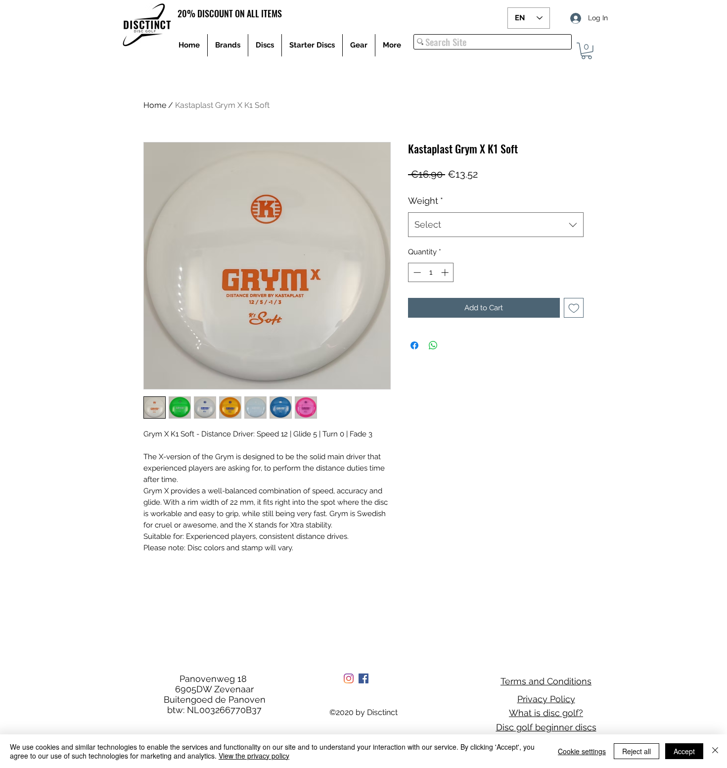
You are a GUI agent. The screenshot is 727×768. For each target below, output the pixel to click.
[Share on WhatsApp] (433, 345)
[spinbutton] (431, 272)
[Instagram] (349, 678)
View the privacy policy (254, 756)
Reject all (636, 751)
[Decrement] (416, 272)
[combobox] (496, 224)
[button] (586, 51)
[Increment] (446, 272)
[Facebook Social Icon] (363, 678)
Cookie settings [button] (582, 751)
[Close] (715, 751)
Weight (425, 200)
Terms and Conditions (545, 681)
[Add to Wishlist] (574, 308)
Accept (684, 751)
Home (154, 105)
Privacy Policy (546, 699)
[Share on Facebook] (414, 345)
